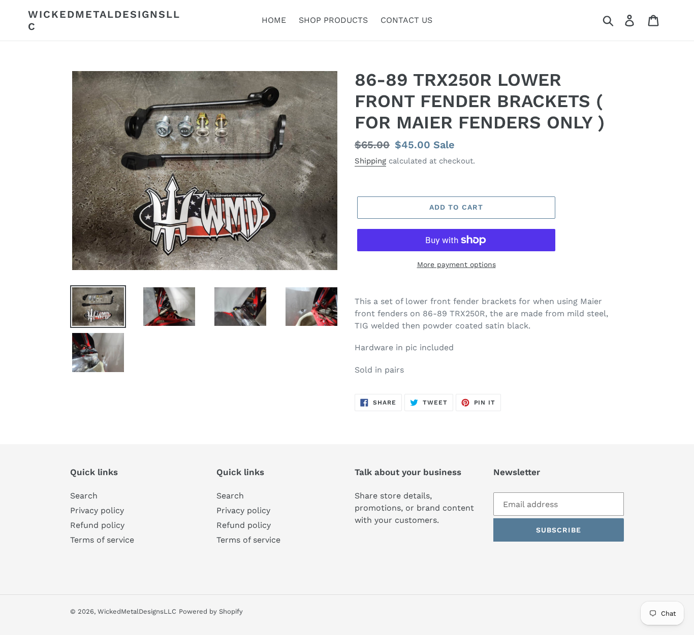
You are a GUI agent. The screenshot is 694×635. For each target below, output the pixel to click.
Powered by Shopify (211, 611)
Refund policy (97, 525)
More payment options (456, 264)
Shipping (370, 160)
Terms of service (102, 540)
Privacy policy (97, 510)
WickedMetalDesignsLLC (104, 20)
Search (84, 495)
